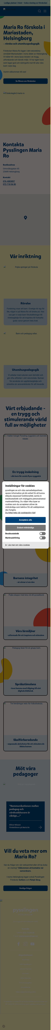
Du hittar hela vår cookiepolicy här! (20, 513)
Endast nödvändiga (25, 527)
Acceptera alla (25, 520)
